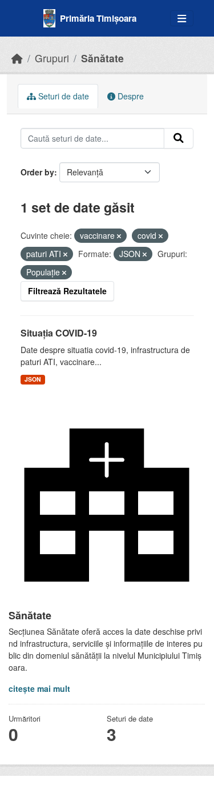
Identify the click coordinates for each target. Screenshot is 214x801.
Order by (37, 172)
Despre (129, 96)
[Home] (17, 58)
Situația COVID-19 (59, 332)
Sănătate (102, 58)
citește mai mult (39, 688)
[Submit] (178, 138)
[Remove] (119, 236)
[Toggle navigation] (181, 18)
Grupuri (52, 58)
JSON (33, 379)
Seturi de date (62, 96)
